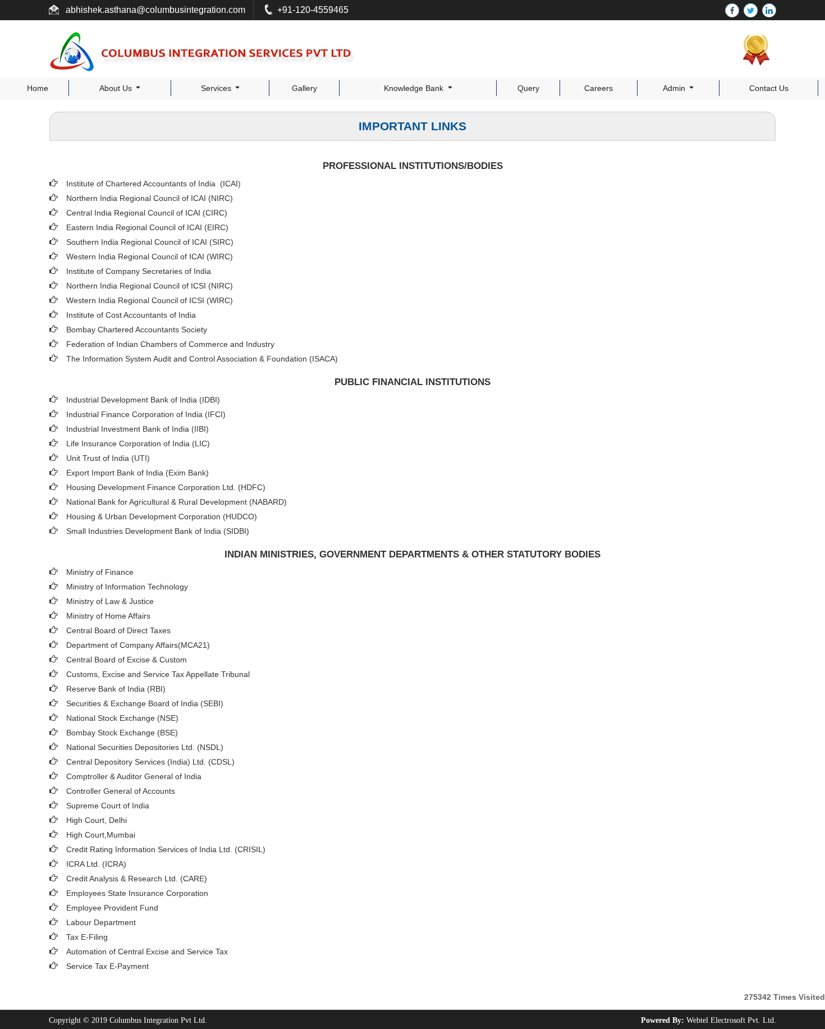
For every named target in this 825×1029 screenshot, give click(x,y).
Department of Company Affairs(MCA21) (138, 645)
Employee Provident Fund (112, 907)
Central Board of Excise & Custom (126, 659)
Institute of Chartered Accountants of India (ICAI (152, 183)
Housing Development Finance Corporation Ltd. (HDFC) (165, 487)
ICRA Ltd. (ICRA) (96, 863)
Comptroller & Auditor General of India (133, 776)
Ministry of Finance (100, 572)
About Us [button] (116, 88)
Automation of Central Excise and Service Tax (147, 951)
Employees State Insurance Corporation (137, 893)
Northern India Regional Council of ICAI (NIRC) (149, 198)
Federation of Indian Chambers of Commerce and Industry (170, 344)
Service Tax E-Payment (107, 966)
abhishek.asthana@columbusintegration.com (154, 10)
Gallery (304, 88)
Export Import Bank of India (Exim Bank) (137, 472)
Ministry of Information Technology (127, 586)
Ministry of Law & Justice (110, 601)
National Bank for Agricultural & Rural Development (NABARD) (176, 501)
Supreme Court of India (107, 805)
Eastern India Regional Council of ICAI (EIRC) (147, 227)
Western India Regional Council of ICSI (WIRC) (149, 300)
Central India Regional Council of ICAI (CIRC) (146, 212)
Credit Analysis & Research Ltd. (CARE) (136, 878)
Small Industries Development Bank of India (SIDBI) (157, 531)
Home (37, 88)
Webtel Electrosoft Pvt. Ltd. (731, 1020)
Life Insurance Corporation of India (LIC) (138, 443)
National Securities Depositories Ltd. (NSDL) (144, 747)
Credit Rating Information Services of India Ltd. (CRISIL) (165, 849)
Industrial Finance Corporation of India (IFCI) (146, 414)
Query (528, 88)
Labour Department (101, 922)
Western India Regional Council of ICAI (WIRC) (149, 256)
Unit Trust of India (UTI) (108, 458)
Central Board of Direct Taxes (118, 630)
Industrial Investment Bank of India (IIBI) (137, 428)
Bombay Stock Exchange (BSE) (122, 732)
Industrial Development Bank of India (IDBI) (143, 399)
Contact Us (769, 88)
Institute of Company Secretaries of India (138, 271)
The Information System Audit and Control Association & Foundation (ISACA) (202, 358)
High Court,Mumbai (100, 834)
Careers (598, 88)
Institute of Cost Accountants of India (131, 314)
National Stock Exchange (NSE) (122, 718)
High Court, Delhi (96, 820)
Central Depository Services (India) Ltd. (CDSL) (150, 761)
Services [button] (217, 88)
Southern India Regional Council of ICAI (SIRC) (149, 241)
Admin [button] (675, 88)
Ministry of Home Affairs (108, 615)
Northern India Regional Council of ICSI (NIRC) (149, 285)
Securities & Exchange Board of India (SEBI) (144, 703)
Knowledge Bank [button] (415, 88)
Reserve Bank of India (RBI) (116, 688)
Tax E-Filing (87, 936)
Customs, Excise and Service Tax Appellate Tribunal (158, 674)
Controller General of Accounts (120, 790)
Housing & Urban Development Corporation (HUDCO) (161, 516)
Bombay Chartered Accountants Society (136, 329)
